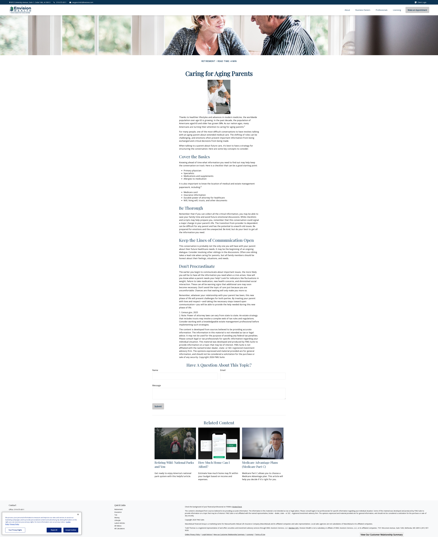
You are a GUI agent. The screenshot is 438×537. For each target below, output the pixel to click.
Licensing (249, 534)
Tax (115, 515)
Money (117, 517)
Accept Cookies (70, 530)
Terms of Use (260, 534)
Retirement (118, 509)
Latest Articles (119, 523)
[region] (42, 523)
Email (223, 370)
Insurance (118, 512)
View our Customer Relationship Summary (229, 534)
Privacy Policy (14, 524)
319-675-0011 (61, 2)
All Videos (117, 526)
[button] (347, 10)
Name (155, 370)
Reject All (54, 530)
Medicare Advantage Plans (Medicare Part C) (260, 464)
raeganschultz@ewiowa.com (82, 2)
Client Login (422, 2)
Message (156, 385)
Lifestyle (117, 520)
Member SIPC (294, 528)
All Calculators (119, 528)
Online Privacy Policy (192, 534)
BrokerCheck (237, 507)
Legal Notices (207, 534)
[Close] (78, 514)
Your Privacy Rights (15, 530)
